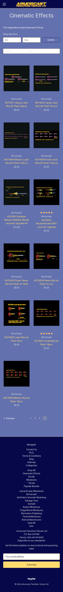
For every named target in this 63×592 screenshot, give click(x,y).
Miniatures (31, 480)
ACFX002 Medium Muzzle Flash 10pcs (16, 400)
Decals (31, 476)
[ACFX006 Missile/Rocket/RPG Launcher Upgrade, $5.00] (46, 192)
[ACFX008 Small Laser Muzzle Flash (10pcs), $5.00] (46, 135)
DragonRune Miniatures (31, 510)
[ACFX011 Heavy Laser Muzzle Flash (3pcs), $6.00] (17, 78)
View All (31, 523)
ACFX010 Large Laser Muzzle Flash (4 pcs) (46, 104)
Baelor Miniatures (31, 507)
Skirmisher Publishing (31, 513)
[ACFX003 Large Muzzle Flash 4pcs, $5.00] (17, 313)
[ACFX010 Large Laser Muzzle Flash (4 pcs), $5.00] (46, 78)
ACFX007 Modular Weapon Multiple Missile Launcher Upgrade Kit (16, 220)
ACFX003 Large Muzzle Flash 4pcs (16, 339)
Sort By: (8, 51)
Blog (31, 459)
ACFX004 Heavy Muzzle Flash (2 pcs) (46, 282)
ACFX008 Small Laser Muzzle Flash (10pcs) (46, 161)
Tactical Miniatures (31, 516)
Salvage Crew (31, 500)
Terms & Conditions (31, 456)
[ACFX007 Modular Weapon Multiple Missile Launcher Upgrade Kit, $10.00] (17, 192)
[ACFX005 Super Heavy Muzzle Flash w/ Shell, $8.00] (17, 256)
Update (51, 40)
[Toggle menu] (4, 4)
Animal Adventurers (31, 520)
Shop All (31, 470)
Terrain (31, 483)
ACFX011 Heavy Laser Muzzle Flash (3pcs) (16, 104)
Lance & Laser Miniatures (31, 491)
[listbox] (22, 51)
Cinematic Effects (31, 473)
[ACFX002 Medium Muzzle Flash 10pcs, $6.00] (17, 373)
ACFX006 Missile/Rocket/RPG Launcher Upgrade (46, 223)
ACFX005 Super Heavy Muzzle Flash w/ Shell (16, 282)
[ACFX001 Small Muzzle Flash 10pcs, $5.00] (46, 313)
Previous (10, 418)
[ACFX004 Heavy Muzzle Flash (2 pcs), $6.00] (46, 256)
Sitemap (31, 462)
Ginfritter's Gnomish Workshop (31, 497)
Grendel (31, 504)
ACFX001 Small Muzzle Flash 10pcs (46, 343)
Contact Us (31, 449)
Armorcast (31, 494)
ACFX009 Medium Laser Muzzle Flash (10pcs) (16, 161)
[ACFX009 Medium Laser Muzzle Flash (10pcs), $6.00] (17, 135)
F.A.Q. (31, 452)
